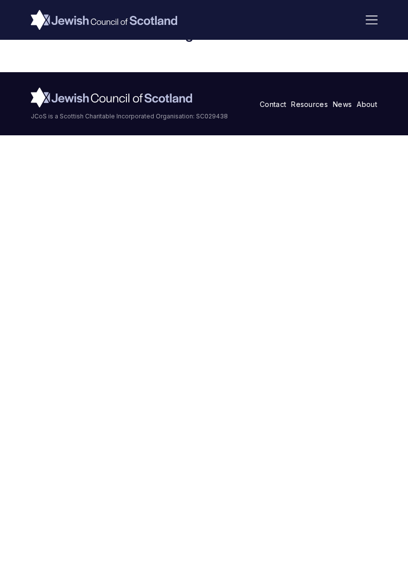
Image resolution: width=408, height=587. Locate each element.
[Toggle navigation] (371, 19)
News (342, 104)
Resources (309, 104)
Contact (273, 104)
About (367, 104)
